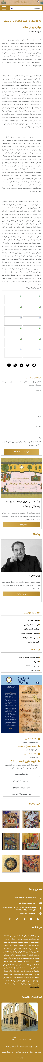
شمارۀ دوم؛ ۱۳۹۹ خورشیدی (21, 787)
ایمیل (38, 426)
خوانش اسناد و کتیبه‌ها (31, 637)
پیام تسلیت (34, 583)
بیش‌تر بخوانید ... (21, 601)
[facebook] (34, 369)
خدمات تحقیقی (33, 620)
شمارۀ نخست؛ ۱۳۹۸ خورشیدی (21, 794)
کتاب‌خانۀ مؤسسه (33, 642)
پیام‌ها (36, 534)
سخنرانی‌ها (35, 670)
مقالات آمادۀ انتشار (21, 774)
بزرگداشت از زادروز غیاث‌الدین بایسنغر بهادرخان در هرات (22, 504)
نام (39, 417)
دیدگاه (38, 390)
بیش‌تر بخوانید (34, 987)
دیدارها (36, 661)
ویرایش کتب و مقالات (31, 629)
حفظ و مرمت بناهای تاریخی (29, 657)
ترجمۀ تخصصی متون (31, 624)
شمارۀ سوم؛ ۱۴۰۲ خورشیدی (21, 781)
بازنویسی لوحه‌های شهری (30, 633)
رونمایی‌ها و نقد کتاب (31, 666)
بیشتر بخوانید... (21, 524)
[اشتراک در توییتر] (27, 369)
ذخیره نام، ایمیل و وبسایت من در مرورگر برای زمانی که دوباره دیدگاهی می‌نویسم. (21, 443)
